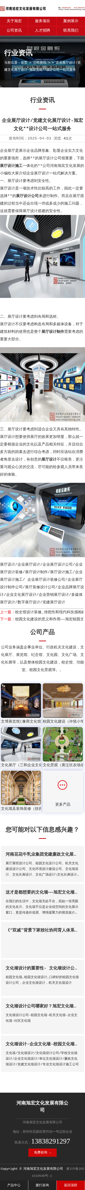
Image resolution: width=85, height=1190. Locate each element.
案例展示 (70, 21)
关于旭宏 (14, 21)
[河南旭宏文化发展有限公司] (42, 11)
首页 (24, 63)
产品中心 (14, 1185)
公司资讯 (14, 31)
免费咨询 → (42, 1152)
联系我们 (70, 31)
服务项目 (42, 21)
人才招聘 (42, 31)
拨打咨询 (42, 1185)
